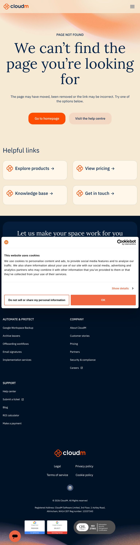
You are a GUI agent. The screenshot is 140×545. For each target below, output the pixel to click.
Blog (5, 407)
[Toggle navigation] (132, 7)
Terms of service (57, 475)
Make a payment (12, 423)
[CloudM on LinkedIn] (70, 488)
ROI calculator (11, 415)
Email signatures (12, 352)
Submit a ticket (11, 399)
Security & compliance (83, 360)
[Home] (16, 6)
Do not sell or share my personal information (36, 300)
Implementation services (17, 360)
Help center (9, 391)
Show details (120, 288)
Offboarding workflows (16, 344)
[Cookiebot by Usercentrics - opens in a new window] (120, 242)
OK (103, 300)
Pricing (74, 344)
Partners (75, 352)
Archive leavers (11, 336)
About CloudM (78, 327)
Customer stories (80, 336)
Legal (57, 466)
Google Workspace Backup (18, 327)
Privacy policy (84, 466)
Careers (74, 368)
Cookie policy (84, 475)
